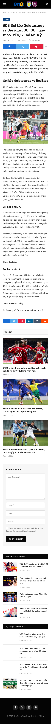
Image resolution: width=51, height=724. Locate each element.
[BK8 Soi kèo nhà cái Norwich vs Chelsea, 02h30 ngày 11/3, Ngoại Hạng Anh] (25, 392)
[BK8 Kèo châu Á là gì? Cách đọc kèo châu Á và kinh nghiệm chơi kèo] (10, 668)
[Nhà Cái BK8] (25, 4)
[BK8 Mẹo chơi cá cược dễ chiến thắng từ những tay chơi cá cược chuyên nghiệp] (10, 684)
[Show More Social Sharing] (45, 46)
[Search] (47, 4)
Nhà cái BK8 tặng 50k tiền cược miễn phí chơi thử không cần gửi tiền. (33, 611)
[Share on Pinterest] (36, 46)
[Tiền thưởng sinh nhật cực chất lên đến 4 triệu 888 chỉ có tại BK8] (10, 581)
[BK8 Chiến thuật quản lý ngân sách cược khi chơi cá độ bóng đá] (10, 652)
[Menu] (4, 4)
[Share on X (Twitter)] (22, 46)
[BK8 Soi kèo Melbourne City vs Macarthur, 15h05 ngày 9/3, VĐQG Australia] (25, 433)
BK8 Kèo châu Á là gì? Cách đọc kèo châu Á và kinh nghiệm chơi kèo (33, 667)
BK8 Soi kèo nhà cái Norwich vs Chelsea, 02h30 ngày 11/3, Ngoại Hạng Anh (23, 410)
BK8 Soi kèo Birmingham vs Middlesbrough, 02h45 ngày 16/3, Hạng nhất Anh (24, 369)
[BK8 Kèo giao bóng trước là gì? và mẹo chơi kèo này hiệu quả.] (10, 637)
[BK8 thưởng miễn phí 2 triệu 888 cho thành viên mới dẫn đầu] (10, 567)
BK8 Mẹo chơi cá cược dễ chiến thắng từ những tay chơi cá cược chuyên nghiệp (33, 683)
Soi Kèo (6, 19)
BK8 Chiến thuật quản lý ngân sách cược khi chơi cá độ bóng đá (32, 651)
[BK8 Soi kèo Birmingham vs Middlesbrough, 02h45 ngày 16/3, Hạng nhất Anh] (25, 351)
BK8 (42, 716)
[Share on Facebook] (9, 46)
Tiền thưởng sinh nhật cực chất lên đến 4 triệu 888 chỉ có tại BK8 (33, 580)
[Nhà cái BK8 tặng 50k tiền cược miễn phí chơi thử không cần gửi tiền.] (10, 612)
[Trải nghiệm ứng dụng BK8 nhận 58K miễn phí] (10, 597)
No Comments (22, 40)
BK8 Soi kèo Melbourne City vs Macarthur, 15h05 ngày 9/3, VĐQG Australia (24, 451)
